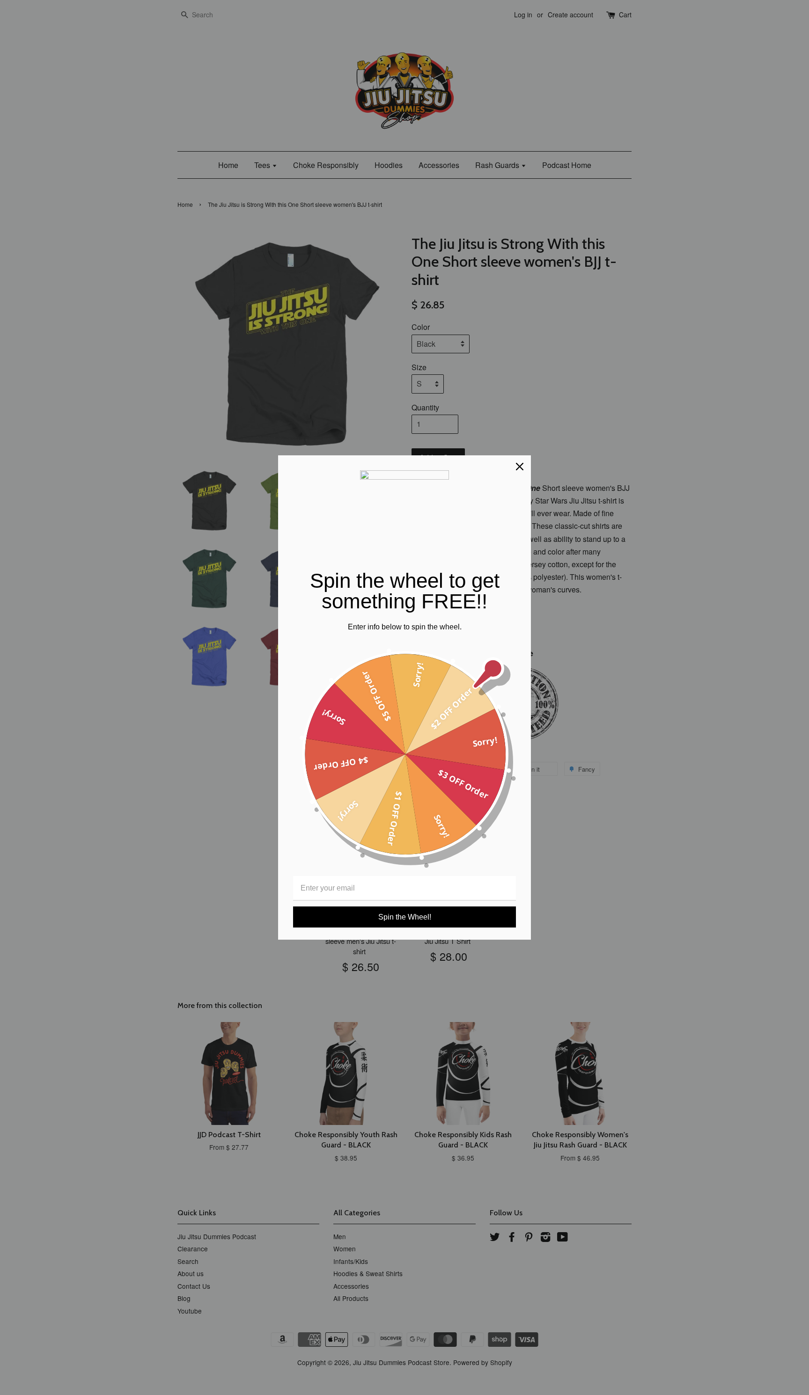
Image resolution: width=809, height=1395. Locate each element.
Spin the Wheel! (404, 917)
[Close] (519, 466)
